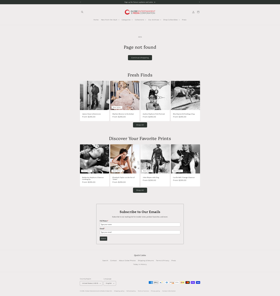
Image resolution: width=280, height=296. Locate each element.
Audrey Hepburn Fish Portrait (154, 114)
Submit (103, 238)
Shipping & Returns (146, 261)
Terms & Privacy (162, 261)
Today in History (140, 264)
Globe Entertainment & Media (95, 291)
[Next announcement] (199, 2)
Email (102, 229)
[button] (82, 12)
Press (173, 261)
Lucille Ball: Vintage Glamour (184, 177)
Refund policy (131, 291)
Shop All (140, 125)
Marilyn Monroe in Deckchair (123, 114)
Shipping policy (119, 291)
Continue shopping (140, 58)
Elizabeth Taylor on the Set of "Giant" (123, 178)
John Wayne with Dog (151, 177)
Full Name (104, 221)
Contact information (169, 291)
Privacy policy (155, 291)
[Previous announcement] (80, 2)
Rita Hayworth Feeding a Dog (183, 114)
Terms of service (143, 291)
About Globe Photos (127, 261)
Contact (113, 261)
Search (105, 261)
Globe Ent (108, 291)
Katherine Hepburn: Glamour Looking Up (93, 178)
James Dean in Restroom (91, 114)
